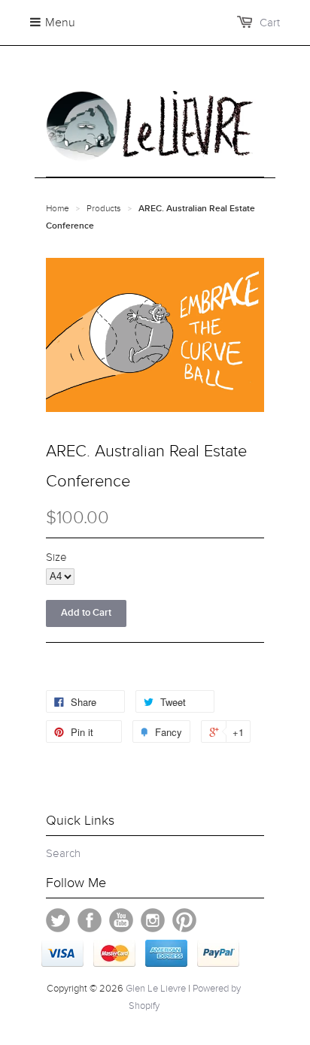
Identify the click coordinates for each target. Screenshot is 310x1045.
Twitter (58, 920)
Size (56, 557)
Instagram (153, 920)
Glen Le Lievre (156, 989)
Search (63, 853)
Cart (270, 22)
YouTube (121, 920)
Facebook (90, 920)
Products (104, 208)
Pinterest (184, 920)
